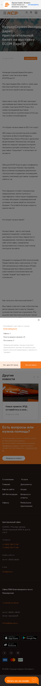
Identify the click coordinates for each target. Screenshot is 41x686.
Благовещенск (10, 329)
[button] (22, 681)
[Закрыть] (1, 4)
